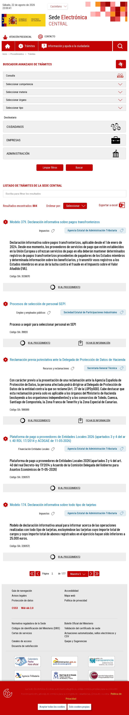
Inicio (5, 54)
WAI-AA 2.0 (27, 608)
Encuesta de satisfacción (25, 646)
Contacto (50, 36)
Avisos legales (19, 595)
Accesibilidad (71, 590)
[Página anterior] (37, 573)
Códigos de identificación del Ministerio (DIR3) (36, 628)
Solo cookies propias (79, 706)
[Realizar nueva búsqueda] (120, 46)
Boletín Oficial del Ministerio (78, 623)
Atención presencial (20, 37)
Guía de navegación (22, 590)
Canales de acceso (22, 641)
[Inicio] (8, 46)
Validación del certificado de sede (82, 628)
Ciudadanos (15, 127)
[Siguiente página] (91, 573)
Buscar (79, 167)
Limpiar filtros (50, 167)
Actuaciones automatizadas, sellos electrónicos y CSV (90, 635)
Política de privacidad (75, 600)
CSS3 (15, 608)
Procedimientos (17, 54)
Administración (18, 153)
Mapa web (69, 595)
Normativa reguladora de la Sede (29, 623)
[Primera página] (32, 573)
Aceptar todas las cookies (52, 706)
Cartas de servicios (22, 633)
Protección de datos (22, 600)
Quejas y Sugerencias (75, 641)
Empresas (13, 140)
